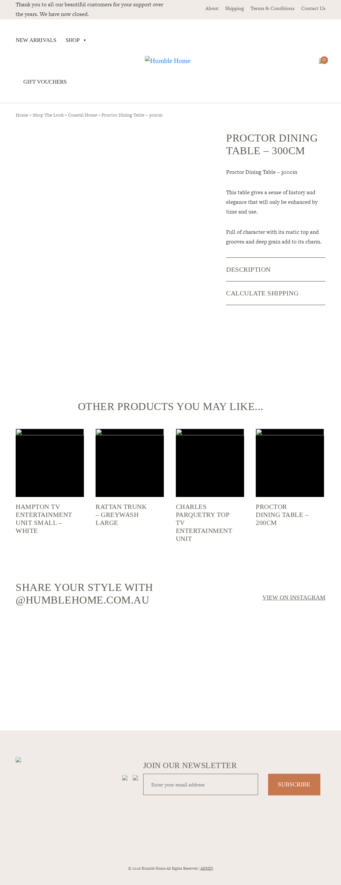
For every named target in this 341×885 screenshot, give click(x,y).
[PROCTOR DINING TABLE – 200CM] (290, 463)
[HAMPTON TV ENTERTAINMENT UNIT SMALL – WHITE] (50, 463)
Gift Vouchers (45, 82)
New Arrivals (36, 40)
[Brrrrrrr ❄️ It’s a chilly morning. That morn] (131, 635)
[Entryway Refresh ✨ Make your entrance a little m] (287, 666)
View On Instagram (293, 597)
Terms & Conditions (272, 8)
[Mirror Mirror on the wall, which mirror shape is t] (209, 666)
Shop (73, 40)
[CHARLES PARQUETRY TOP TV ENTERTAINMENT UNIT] (210, 463)
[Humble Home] (167, 61)
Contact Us (313, 8)
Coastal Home (82, 115)
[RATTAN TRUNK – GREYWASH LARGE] (130, 463)
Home (22, 115)
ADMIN (206, 868)
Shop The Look (48, 115)
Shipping (234, 8)
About (211, 8)
